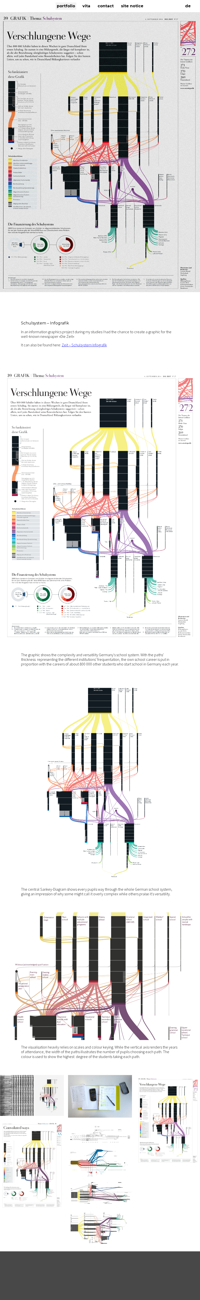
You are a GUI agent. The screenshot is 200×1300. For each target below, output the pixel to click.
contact (106, 6)
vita (86, 6)
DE (188, 6)
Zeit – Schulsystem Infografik (84, 344)
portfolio (66, 6)
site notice (132, 6)
